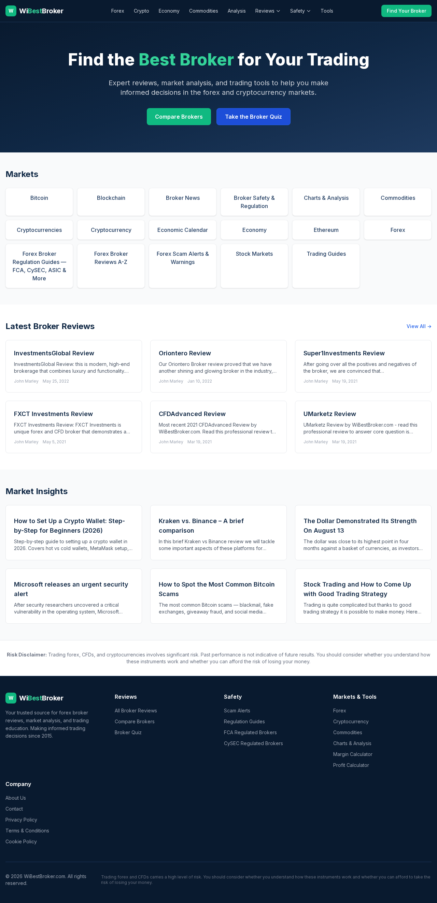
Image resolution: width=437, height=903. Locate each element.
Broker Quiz (128, 732)
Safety (297, 11)
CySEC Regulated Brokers (253, 743)
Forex (117, 11)
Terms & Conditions (27, 830)
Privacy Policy (21, 820)
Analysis (237, 11)
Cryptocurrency (351, 721)
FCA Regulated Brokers (250, 732)
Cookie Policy (21, 841)
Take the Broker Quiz (253, 116)
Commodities (203, 11)
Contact (14, 809)
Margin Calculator (352, 754)
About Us (15, 798)
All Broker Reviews (136, 710)
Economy (169, 11)
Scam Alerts (237, 710)
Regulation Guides (244, 721)
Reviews (264, 11)
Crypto (141, 11)
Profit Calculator (351, 765)
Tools (327, 11)
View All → (419, 326)
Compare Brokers (179, 116)
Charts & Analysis (352, 743)
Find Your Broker (406, 11)
